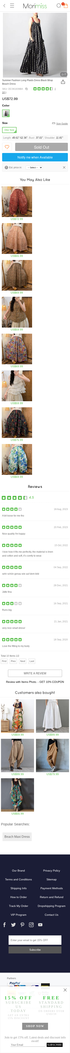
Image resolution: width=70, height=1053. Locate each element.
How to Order (18, 897)
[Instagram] (31, 924)
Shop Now (35, 1026)
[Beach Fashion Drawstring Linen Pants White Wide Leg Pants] (52, 718)
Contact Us (51, 914)
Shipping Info (18, 888)
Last (32, 661)
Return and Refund (51, 897)
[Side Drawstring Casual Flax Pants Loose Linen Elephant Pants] (17, 757)
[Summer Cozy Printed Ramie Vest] (17, 314)
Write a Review (35, 673)
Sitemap (51, 879)
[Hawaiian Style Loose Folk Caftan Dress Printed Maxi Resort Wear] (17, 718)
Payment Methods (51, 888)
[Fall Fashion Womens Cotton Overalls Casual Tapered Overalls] (52, 757)
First (4, 661)
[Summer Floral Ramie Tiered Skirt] (17, 240)
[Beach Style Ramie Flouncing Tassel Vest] (17, 387)
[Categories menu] (12, 5)
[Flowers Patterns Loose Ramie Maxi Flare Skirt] (17, 351)
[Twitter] (13, 924)
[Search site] (58, 5)
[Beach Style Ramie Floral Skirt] (17, 277)
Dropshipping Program (52, 905)
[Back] (4, 5)
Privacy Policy (51, 870)
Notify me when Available (35, 157)
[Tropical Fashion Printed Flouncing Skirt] (17, 424)
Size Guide (62, 123)
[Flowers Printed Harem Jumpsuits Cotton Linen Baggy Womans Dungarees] (17, 797)
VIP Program (18, 914)
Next (22, 661)
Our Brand (18, 870)
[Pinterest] (22, 924)
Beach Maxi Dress (17, 836)
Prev (13, 661)
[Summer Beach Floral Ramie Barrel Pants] (17, 461)
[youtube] (40, 924)
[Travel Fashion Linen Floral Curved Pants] (17, 203)
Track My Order (18, 905)
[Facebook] (4, 924)
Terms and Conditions (18, 879)
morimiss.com (35, 5)
